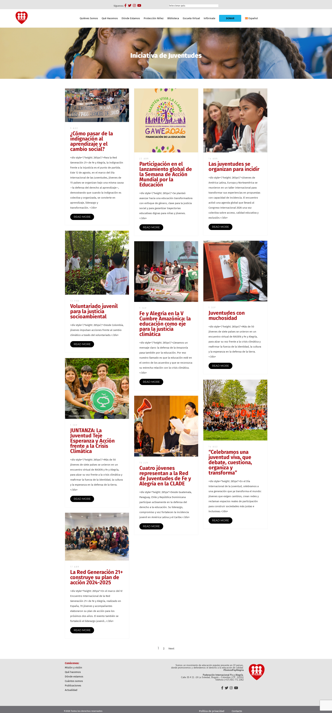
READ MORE (82, 216)
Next (171, 648)
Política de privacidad (211, 711)
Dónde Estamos (131, 18)
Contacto (237, 711)
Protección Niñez (154, 18)
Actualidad (71, 690)
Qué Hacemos (110, 18)
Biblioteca (173, 18)
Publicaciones (73, 685)
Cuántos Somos (74, 681)
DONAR (230, 18)
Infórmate (209, 18)
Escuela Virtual (191, 18)
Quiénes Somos (89, 18)
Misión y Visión (73, 667)
